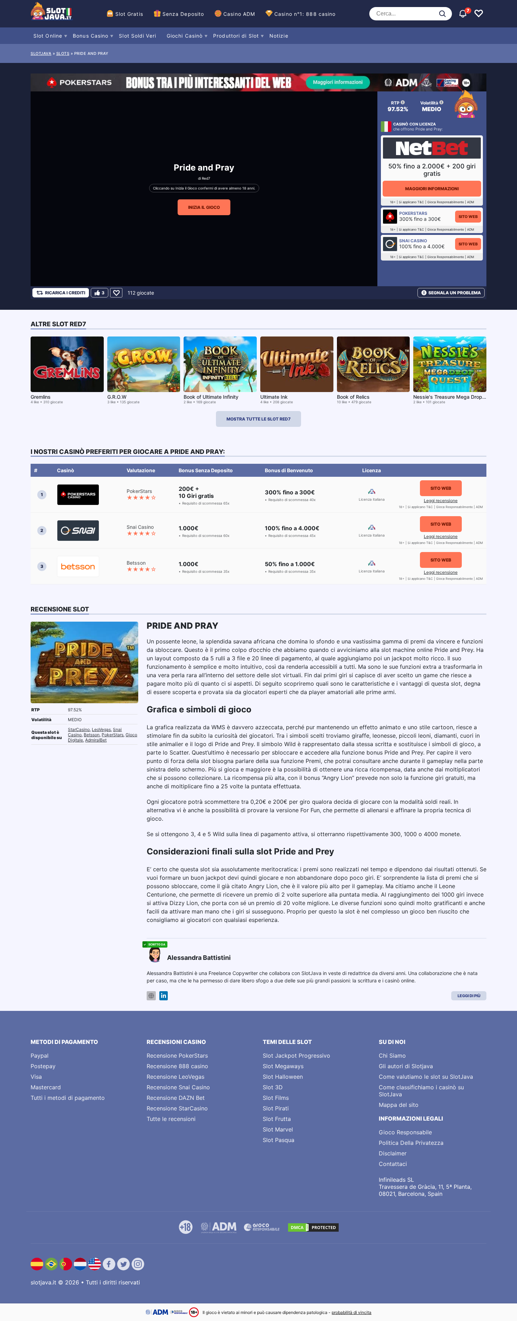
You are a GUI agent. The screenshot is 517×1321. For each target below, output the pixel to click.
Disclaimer (393, 1153)
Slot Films (276, 1097)
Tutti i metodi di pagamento (68, 1097)
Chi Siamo (392, 1055)
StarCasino (79, 729)
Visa (36, 1076)
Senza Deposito (183, 14)
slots (63, 53)
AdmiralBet (96, 740)
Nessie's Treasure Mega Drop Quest (455, 397)
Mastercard (46, 1087)
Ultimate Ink (274, 397)
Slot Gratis (129, 14)
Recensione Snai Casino (178, 1087)
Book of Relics (353, 397)
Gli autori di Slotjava (406, 1066)
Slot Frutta (277, 1118)
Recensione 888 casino (177, 1066)
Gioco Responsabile (405, 1132)
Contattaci (393, 1163)
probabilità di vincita (351, 1312)
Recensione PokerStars (177, 1055)
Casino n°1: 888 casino (305, 14)
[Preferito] (116, 292)
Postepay (43, 1066)
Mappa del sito (399, 1104)
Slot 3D (273, 1087)
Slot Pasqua (278, 1139)
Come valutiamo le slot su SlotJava (426, 1076)
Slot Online (47, 36)
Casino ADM (239, 14)
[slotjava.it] (52, 13)
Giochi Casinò (185, 36)
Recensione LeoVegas (175, 1076)
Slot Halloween (283, 1076)
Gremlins (41, 397)
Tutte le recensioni (171, 1118)
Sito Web (468, 216)
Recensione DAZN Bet (176, 1097)
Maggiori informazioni (432, 188)
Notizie (278, 36)
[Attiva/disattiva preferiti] (478, 13)
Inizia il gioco (204, 207)
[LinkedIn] (163, 996)
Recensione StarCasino (177, 1108)
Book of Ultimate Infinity (211, 397)
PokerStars (112, 734)
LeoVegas (101, 729)
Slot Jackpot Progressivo (296, 1055)
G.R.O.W (117, 397)
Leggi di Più (469, 995)
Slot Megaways (283, 1066)
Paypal (40, 1055)
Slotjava (41, 53)
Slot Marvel (278, 1129)
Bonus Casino (90, 36)
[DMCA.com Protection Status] (313, 1227)
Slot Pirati (276, 1108)
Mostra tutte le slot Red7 (258, 419)
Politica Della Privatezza (411, 1142)
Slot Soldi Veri (137, 36)
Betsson (92, 734)
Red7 (206, 178)
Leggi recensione (441, 500)
